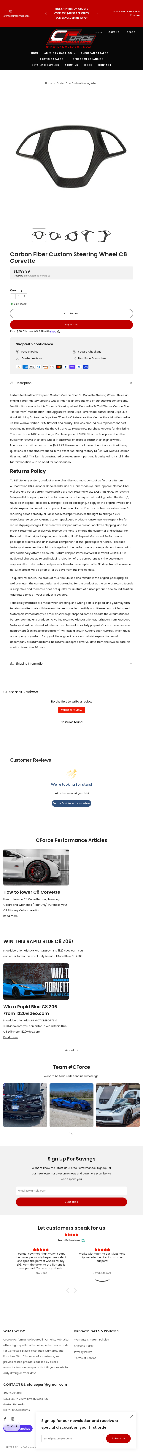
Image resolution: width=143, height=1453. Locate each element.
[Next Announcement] (97, 13)
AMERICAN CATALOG (58, 53)
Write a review (71, 710)
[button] (68, 1290)
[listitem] (71, 13)
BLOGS (88, 65)
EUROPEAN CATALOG (95, 53)
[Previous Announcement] (45, 13)
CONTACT (104, 65)
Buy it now (71, 324)
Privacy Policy (83, 1352)
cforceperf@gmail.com (16, 16)
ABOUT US (71, 65)
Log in (98, 32)
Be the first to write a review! (71, 803)
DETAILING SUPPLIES (45, 65)
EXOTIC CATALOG (52, 59)
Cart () (114, 32)
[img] (71, 1234)
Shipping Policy (83, 1346)
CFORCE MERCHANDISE (87, 59)
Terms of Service (85, 1358)
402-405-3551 (12, 1393)
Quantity (16, 290)
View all (70, 1050)
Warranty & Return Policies (91, 1339)
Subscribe (118, 1438)
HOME (35, 53)
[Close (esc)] (131, 1417)
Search (132, 32)
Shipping (18, 275)
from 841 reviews (69, 1240)
